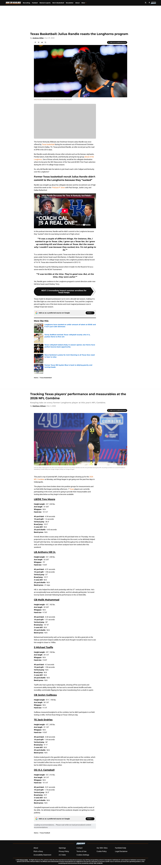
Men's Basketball (58, 3)
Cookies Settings (83, 855)
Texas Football (45, 833)
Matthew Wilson (39, 406)
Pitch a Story (38, 851)
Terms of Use (81, 851)
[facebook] (149, 2)
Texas (71, 489)
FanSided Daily (120, 848)
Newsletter (69, 3)
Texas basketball (48, 144)
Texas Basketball (46, 378)
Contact (79, 848)
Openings (62, 848)
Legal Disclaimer (121, 851)
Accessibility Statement (42, 855)
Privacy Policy (64, 851)
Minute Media (24, 860)
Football (35, 3)
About (77, 3)
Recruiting (26, 3)
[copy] (45, 42)
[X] (145, 2)
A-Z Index (62, 855)
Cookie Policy (102, 851)
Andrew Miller (38, 38)
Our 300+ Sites (102, 848)
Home (36, 378)
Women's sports (44, 3)
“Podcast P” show (58, 188)
